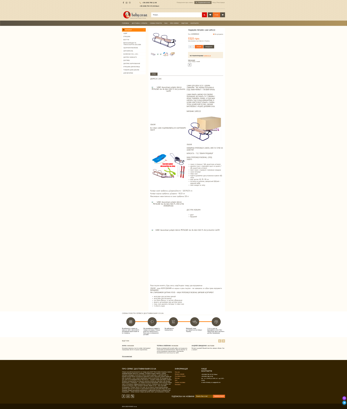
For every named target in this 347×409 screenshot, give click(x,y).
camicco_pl (207, 55)
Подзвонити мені (204, 2)
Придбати (208, 47)
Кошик (199, 46)
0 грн (216, 15)
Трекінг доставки (180, 382)
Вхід (214, 2)
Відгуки (185, 23)
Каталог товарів (179, 374)
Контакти (195, 23)
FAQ (165, 23)
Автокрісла (128, 51)
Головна (125, 23)
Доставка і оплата (139, 23)
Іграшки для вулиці (131, 67)
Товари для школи (131, 70)
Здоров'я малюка (130, 48)
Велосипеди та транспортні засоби (132, 43)
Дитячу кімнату (130, 57)
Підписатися (219, 396)
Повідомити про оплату (185, 2)
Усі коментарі (127, 356)
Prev (219, 341)
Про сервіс (174, 23)
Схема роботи (156, 23)
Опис (154, 74)
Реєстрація (221, 2)
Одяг (125, 33)
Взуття (126, 40)
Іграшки (126, 36)
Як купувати (218, 34)
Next (223, 341)
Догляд (126, 60)
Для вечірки (128, 73)
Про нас (177, 372)
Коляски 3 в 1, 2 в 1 (130, 54)
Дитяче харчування (131, 63)
